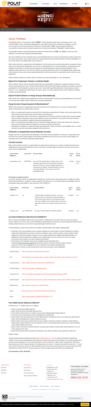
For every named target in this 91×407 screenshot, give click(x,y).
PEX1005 (3, 370)
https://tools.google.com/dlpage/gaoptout (34, 268)
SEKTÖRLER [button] (45, 4)
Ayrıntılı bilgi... (70, 404)
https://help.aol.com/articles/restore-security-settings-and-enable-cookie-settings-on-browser (50, 257)
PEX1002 (3, 373)
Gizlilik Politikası (33, 386)
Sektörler (27, 365)
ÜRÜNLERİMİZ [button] (33, 4)
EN (88, 4)
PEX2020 (3, 367)
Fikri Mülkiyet (12, 398)
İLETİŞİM (74, 4)
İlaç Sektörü (27, 370)
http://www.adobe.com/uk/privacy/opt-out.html (35, 251)
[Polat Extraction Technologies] (11, 3)
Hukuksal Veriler (9, 29)
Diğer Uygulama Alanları (30, 375)
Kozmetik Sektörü (29, 373)
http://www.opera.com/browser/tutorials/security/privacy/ (39, 291)
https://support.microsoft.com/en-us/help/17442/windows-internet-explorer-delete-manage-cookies (51, 280)
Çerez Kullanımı (55, 386)
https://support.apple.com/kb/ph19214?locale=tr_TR (37, 296)
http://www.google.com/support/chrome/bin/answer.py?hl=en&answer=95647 (44, 274)
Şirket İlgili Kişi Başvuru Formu (46, 338)
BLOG (55, 4)
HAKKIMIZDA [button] (63, 4)
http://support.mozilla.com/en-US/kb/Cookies (35, 285)
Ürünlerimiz (5, 365)
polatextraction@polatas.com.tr (55, 379)
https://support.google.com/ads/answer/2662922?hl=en (38, 263)
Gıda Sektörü (27, 367)
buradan (60, 77)
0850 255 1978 (79, 377)
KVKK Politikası (44, 386)
